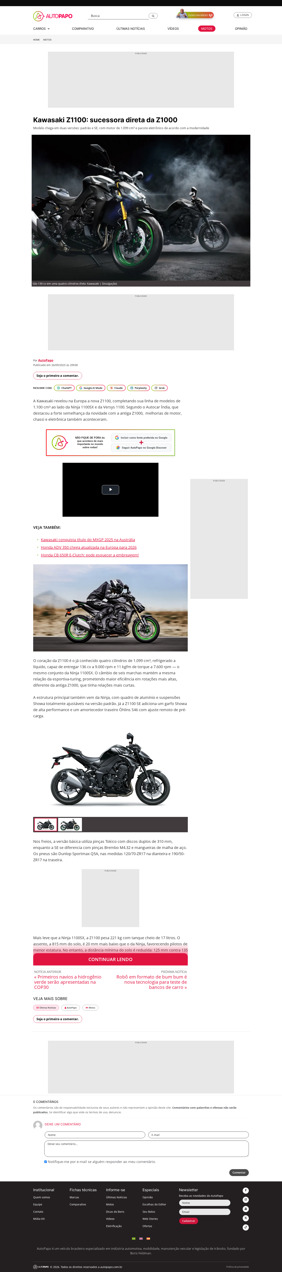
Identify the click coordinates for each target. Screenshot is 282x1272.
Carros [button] (40, 29)
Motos (47, 39)
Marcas (74, 1197)
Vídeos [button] (173, 29)
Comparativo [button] (83, 29)
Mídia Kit (39, 1219)
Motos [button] (206, 29)
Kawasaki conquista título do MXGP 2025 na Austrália (88, 539)
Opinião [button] (241, 29)
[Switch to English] (141, 1238)
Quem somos (41, 1197)
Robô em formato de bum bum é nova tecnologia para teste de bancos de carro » (151, 982)
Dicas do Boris (115, 1211)
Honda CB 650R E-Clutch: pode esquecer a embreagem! (90, 555)
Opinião (148, 1197)
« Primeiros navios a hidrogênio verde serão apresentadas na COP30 (67, 982)
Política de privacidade (237, 1266)
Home (36, 39)
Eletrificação (114, 1226)
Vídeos (110, 1219)
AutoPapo (45, 360)
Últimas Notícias (47, 1007)
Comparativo (78, 1204)
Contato (38, 1211)
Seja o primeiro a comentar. (57, 376)
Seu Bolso (149, 1211)
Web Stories (150, 1219)
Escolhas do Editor (154, 1204)
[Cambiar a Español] (148, 1238)
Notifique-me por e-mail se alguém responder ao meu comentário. (101, 1161)
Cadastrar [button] (188, 1221)
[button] (153, 16)
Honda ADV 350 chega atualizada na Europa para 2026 (89, 547)
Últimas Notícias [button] (130, 29)
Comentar (239, 1172)
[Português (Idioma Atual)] (133, 1238)
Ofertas (147, 1226)
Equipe (37, 1204)
